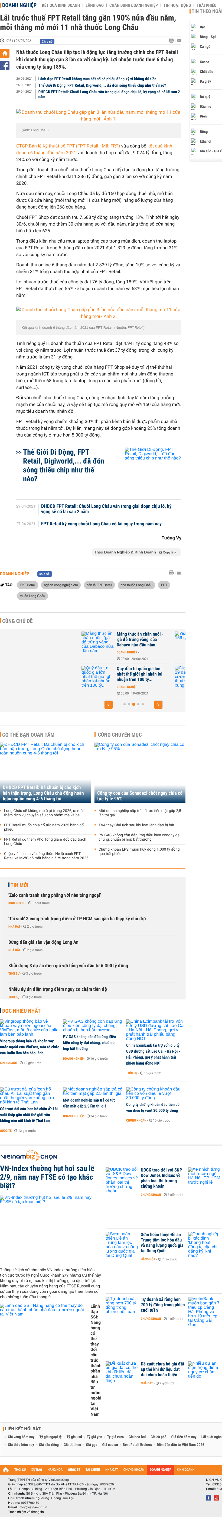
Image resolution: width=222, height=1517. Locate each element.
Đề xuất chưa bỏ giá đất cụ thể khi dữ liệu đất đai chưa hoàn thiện (162, 1369)
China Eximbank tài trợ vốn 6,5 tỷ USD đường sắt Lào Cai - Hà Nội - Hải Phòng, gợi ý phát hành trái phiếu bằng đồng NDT (153, 1054)
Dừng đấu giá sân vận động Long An (43, 942)
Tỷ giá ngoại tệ (51, 1437)
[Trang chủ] (4, 53)
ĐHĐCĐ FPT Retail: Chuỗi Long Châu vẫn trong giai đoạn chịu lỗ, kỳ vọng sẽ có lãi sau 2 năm (109, 94)
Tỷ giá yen (94, 1437)
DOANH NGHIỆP (160, 1470)
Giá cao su (110, 1445)
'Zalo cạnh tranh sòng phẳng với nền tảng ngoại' (54, 895)
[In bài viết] (173, 40)
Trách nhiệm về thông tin (26, 1512)
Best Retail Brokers (137, 1445)
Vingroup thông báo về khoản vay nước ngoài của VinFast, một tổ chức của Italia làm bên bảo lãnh (29, 1047)
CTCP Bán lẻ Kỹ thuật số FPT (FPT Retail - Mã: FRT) (68, 146)
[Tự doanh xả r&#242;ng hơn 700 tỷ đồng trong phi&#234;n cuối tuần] (122, 1307)
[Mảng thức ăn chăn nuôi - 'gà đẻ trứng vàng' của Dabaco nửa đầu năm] (97, 642)
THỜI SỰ (20, 1470)
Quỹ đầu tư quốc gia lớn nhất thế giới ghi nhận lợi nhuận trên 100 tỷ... (139, 674)
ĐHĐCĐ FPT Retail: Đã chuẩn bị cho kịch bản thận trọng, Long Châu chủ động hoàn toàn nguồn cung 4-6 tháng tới (43, 793)
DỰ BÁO (36, 1470)
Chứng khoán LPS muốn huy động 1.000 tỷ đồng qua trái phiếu (139, 851)
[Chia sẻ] (4, 65)
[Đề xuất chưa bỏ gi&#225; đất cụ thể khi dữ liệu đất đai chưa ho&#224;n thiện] (122, 1372)
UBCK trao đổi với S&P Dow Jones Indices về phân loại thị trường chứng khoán (161, 1178)
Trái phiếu (206, 5)
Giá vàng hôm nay (21, 1437)
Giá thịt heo (72, 1445)
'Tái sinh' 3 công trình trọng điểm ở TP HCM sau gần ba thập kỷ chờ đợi (77, 919)
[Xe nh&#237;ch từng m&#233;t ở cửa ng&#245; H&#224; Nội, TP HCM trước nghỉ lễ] (204, 1178)
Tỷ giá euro (115, 1437)
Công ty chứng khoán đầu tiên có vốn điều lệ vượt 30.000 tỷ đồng (152, 1107)
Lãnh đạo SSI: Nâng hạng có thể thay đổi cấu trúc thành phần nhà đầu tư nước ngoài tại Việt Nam (96, 1360)
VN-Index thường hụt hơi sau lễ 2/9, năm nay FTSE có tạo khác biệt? (47, 1177)
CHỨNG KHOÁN (134, 1470)
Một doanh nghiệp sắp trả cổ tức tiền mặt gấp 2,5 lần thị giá (140, 813)
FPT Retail (27, 584)
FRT (164, 584)
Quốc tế (6, 1131)
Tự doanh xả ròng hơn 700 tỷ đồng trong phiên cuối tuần (163, 1305)
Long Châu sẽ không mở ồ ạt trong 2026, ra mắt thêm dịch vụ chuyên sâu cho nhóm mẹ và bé (44, 813)
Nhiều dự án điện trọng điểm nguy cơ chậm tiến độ (57, 989)
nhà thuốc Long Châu (136, 584)
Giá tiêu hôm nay (184, 1437)
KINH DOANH (186, 1470)
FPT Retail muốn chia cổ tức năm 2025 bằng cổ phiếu (44, 827)
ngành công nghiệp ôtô (61, 584)
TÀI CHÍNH (93, 1470)
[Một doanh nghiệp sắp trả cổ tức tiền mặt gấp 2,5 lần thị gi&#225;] (92, 1091)
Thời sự (13, 973)
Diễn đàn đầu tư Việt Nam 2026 (180, 1445)
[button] (108, 704)
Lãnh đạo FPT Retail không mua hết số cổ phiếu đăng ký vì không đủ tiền (97, 78)
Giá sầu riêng (49, 1445)
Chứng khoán (136, 1120)
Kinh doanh (16, 903)
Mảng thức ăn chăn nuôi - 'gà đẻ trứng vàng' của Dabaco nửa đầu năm (140, 640)
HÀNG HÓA (55, 1470)
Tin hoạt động (177, 5)
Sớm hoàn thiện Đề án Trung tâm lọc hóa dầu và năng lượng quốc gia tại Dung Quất (162, 1243)
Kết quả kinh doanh (61, 5)
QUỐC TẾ (74, 1470)
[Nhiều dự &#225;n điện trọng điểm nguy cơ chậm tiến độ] (204, 1372)
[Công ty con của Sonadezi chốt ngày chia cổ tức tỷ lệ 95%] (139, 773)
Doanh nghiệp (19, 5)
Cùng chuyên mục (120, 734)
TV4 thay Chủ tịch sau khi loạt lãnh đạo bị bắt (136, 825)
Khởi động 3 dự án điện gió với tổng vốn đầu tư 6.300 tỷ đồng (68, 966)
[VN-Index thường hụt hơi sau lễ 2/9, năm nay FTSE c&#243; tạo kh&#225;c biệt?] (51, 1229)
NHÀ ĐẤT (111, 1470)
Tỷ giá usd (74, 1437)
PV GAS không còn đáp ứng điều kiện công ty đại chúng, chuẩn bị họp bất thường (140, 837)
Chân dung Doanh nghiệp (133, 5)
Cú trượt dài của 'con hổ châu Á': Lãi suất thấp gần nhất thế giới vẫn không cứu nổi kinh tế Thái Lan (29, 1114)
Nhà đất (14, 926)
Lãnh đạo (95, 5)
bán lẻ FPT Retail (99, 584)
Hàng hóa (148, 1259)
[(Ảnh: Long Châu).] (98, 116)
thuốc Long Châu (32, 595)
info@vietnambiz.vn (33, 1507)
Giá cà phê (158, 1437)
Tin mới (19, 885)
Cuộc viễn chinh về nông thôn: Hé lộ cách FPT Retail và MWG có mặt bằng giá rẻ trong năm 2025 (46, 856)
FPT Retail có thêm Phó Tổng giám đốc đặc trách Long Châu (45, 841)
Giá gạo (91, 1445)
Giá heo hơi (137, 1437)
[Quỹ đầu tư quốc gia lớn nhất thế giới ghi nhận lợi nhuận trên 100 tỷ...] (97, 677)
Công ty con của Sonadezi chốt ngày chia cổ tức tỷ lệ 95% (139, 796)
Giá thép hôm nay (21, 1445)
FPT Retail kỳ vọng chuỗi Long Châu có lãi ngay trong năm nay (101, 524)
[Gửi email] (179, 40)
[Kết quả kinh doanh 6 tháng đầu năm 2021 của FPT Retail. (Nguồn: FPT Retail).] (98, 313)
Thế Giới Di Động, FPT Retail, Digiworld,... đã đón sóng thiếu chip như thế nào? (102, 85)
